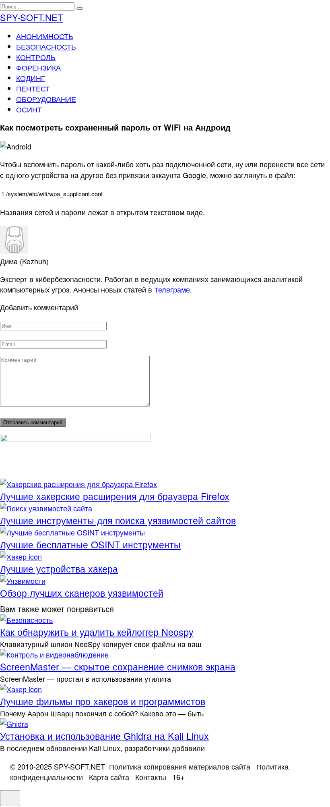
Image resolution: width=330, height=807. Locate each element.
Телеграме (172, 289)
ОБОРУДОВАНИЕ (46, 98)
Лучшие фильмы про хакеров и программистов (102, 701)
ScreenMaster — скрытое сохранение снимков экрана (117, 666)
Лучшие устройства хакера (59, 568)
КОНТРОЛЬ (36, 57)
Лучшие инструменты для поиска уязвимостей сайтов (118, 520)
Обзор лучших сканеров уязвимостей (81, 593)
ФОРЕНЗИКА (38, 67)
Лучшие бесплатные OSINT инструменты (90, 544)
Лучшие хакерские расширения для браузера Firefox (114, 496)
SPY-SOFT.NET (31, 17)
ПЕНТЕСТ (33, 88)
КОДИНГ (30, 78)
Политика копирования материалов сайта (179, 766)
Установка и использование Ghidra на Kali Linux (104, 736)
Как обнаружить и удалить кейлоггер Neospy (97, 632)
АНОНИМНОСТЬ (44, 36)
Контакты (150, 777)
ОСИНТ (29, 109)
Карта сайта (109, 777)
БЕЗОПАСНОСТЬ (46, 46)
